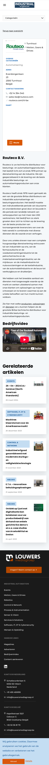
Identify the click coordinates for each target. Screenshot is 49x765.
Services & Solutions (13, 620)
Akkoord (13, 761)
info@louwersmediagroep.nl (20, 697)
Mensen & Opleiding (14, 630)
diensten (10, 307)
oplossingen (39, 304)
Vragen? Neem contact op (22, 570)
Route (16, 142)
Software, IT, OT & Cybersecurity (19, 625)
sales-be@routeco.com (21, 97)
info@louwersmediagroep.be (20, 730)
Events (7, 590)
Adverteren (9, 649)
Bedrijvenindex (11, 654)
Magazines (9, 644)
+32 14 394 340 (16, 93)
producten (26, 304)
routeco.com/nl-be (18, 100)
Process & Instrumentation (16, 610)
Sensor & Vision (11, 615)
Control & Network (13, 605)
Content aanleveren (13, 659)
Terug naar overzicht (13, 31)
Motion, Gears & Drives (14, 595)
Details (28, 761)
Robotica (8, 600)
